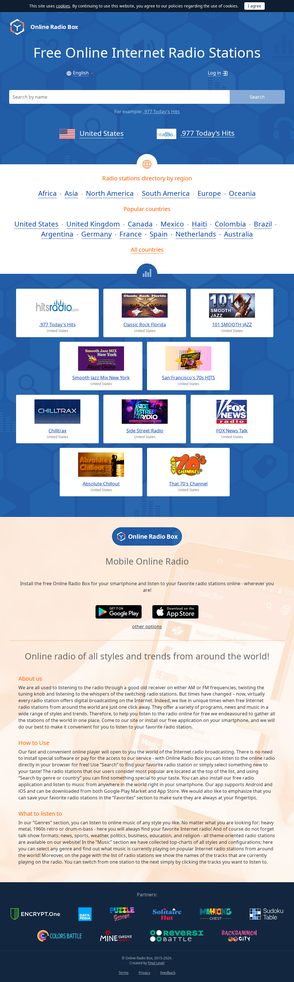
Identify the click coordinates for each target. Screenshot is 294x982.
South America (166, 193)
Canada (140, 224)
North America (110, 193)
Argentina (57, 234)
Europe (209, 193)
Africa (47, 193)
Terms (124, 972)
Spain (159, 234)
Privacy (144, 972)
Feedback (167, 972)
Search (257, 97)
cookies (63, 6)
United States (102, 133)
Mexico (172, 224)
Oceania (242, 193)
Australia (238, 234)
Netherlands (195, 234)
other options (147, 626)
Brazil (263, 224)
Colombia (230, 224)
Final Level (156, 962)
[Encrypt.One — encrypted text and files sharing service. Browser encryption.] (35, 914)
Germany (96, 234)
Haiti (199, 224)
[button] (118, 612)
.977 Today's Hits (161, 111)
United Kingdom (93, 224)
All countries (147, 249)
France (130, 234)
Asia (71, 193)
